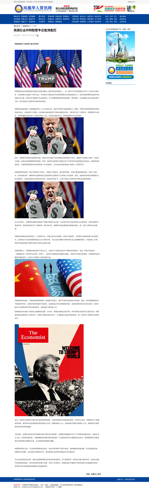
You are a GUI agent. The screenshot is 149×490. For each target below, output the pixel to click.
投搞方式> (131, 2)
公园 (107, 22)
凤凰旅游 (32, 22)
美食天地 (75, 19)
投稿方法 (120, 479)
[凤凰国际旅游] (120, 56)
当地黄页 (42, 22)
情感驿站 (83, 22)
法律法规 (123, 22)
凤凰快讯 (58, 19)
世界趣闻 (32, 16)
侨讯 (115, 22)
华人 (115, 16)
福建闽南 (58, 22)
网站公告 (42, 19)
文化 (107, 19)
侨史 (111, 22)
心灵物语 (90, 22)
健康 (111, 19)
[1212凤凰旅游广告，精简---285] (118, 29)
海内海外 (123, 16)
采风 (115, 19)
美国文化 (90, 16)
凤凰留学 (17, 22)
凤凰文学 (32, 19)
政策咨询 (123, 19)
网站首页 (17, 16)
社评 (111, 16)
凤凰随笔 (24, 16)
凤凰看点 (66, 16)
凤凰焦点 (51, 19)
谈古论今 (83, 16)
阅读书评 (98, 22)
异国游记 (83, 19)
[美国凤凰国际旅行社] (114, 9)
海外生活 (98, 16)
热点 (107, 16)
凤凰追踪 (58, 16)
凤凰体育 (66, 19)
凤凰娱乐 (51, 22)
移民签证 (90, 19)
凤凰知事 (51, 16)
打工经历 (98, 19)
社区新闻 (17, 19)
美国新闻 (75, 16)
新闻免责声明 (130, 479)
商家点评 (24, 19)
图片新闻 (42, 16)
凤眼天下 (24, 22)
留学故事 (75, 22)
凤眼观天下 (27, 26)
